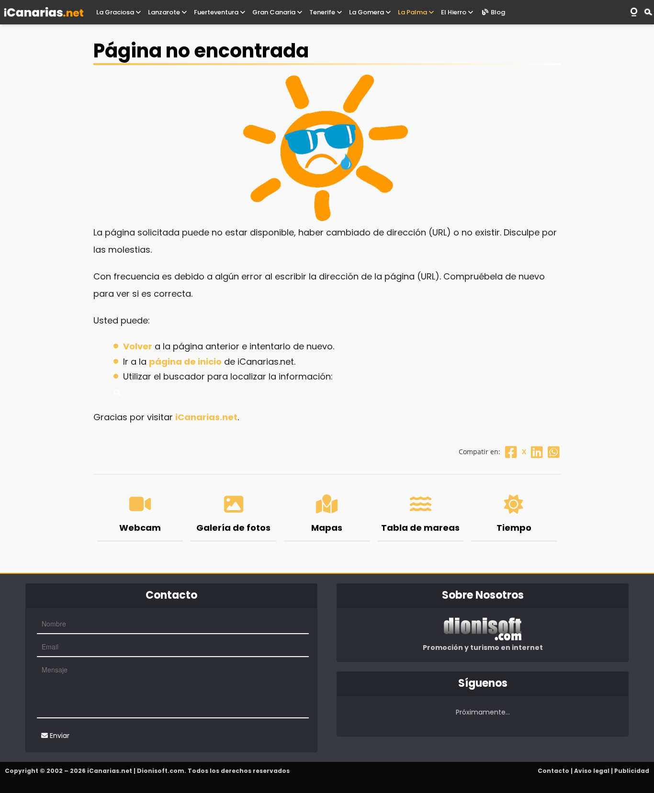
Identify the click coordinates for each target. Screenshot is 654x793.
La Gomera (367, 12)
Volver (137, 346)
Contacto (553, 771)
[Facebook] (511, 451)
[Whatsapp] (554, 451)
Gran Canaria (274, 12)
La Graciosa (115, 12)
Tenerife (323, 12)
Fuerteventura (217, 12)
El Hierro (454, 12)
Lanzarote (164, 12)
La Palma (413, 12)
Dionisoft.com (160, 771)
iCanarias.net (206, 417)
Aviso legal (591, 771)
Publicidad (631, 771)
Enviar (58, 735)
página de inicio (185, 362)
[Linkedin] (537, 451)
